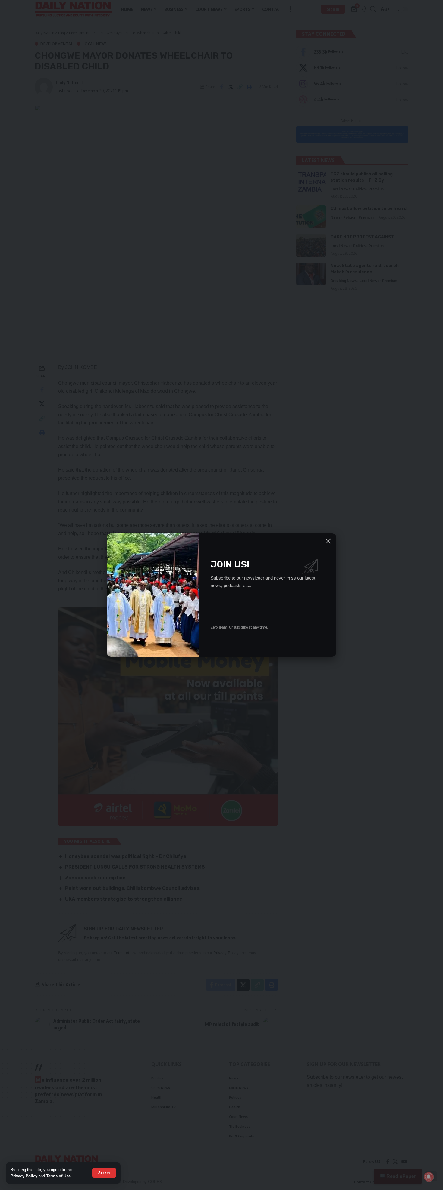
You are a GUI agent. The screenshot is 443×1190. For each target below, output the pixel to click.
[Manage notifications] (429, 1177)
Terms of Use (58, 1176)
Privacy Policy (24, 1176)
